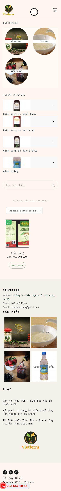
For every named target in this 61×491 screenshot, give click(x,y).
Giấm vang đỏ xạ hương (18, 130)
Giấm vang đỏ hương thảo (20, 150)
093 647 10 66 (19, 303)
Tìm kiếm (53, 185)
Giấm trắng (10, 171)
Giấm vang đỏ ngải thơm (19, 114)
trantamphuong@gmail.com (25, 307)
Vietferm (29, 482)
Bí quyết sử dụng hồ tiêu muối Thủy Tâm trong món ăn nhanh (28, 412)
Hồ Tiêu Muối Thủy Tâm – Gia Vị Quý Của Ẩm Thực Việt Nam (28, 422)
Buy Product (17, 265)
